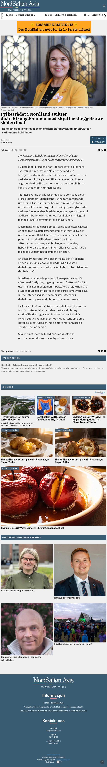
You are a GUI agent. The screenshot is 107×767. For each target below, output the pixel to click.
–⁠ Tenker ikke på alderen (21, 14)
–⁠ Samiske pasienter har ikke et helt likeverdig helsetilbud (63, 14)
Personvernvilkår (53, 754)
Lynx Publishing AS (62, 759)
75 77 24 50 (100, 138)
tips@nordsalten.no (53, 730)
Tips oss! (100, 142)
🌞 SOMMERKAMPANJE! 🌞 (54, 24)
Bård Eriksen (53, 743)
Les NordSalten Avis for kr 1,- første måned (54, 29)
